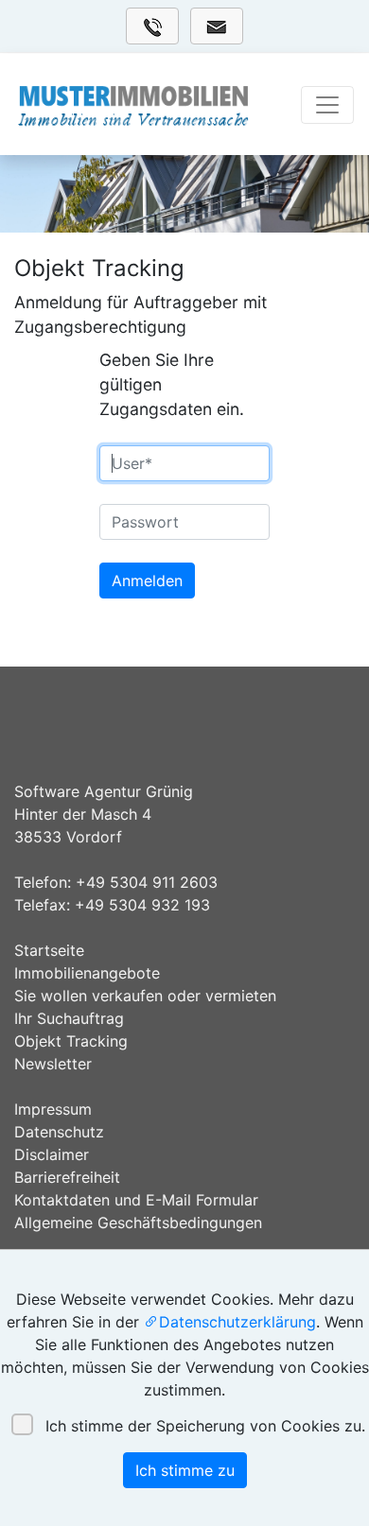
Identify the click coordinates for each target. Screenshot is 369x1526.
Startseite (49, 950)
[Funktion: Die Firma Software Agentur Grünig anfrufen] (152, 26)
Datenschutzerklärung (237, 1321)
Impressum (53, 1109)
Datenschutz (59, 1131)
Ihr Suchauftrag (69, 1018)
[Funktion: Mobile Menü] (327, 105)
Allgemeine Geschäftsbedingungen (138, 1222)
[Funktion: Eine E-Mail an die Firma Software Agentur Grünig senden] (216, 26)
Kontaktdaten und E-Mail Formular (136, 1199)
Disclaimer (51, 1154)
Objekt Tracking (71, 1041)
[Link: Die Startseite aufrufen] (134, 104)
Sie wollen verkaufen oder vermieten (145, 995)
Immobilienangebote (87, 972)
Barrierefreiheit (67, 1177)
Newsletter (53, 1063)
